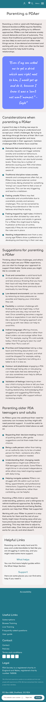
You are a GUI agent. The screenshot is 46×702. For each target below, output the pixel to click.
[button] (24, 3)
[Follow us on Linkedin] (12, 656)
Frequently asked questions (14, 631)
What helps (23, 559)
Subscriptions (8, 620)
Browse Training (9, 623)
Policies (5, 649)
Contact (5, 645)
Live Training (8, 627)
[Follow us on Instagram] (8, 656)
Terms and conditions (12, 652)
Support (23, 572)
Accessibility (25, 592)
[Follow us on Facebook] (4, 656)
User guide (7, 634)
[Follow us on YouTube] (17, 656)
